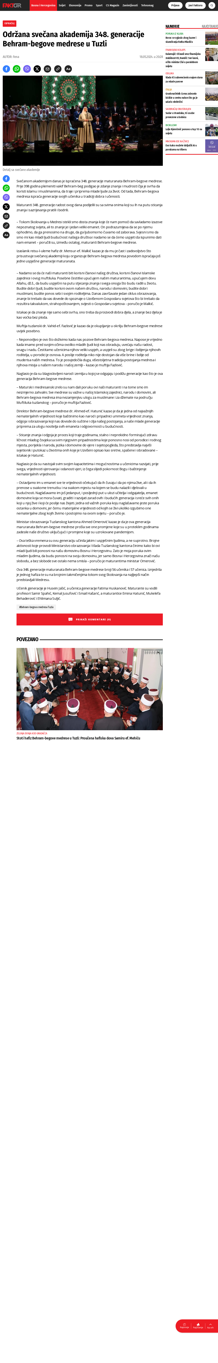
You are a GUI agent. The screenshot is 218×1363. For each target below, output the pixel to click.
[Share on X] (37, 69)
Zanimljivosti (130, 5)
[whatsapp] (16, 69)
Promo (88, 5)
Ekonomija (75, 5)
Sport (99, 5)
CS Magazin (112, 5)
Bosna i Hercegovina (43, 5)
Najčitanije (198, 1327)
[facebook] (6, 69)
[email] (47, 69)
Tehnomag (147, 5)
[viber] (27, 69)
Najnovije (184, 1327)
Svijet (62, 5)
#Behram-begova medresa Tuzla (36, 607)
